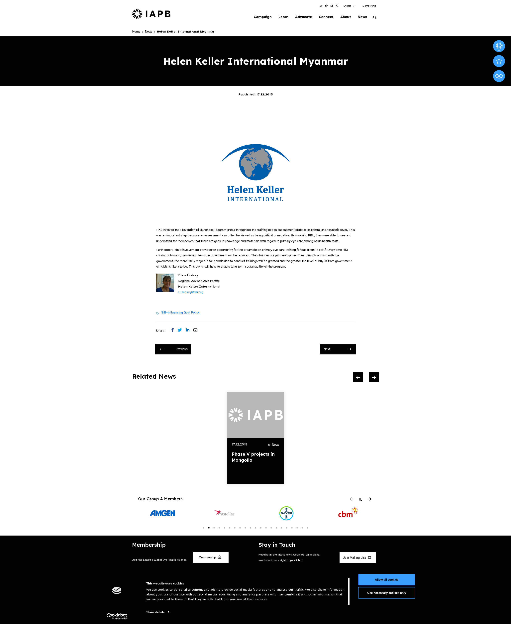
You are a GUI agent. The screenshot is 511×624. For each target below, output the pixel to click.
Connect (326, 17)
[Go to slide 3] (214, 528)
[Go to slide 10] (250, 528)
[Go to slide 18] (292, 528)
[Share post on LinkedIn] (189, 331)
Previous (182, 349)
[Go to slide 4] (219, 528)
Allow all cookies (386, 579)
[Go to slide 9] (245, 528)
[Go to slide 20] (302, 528)
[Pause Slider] (361, 499)
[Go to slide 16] (281, 528)
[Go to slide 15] (276, 528)
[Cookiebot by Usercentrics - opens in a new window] (116, 616)
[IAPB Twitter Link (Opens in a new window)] (321, 6)
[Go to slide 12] (261, 528)
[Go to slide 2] (209, 528)
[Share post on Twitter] (182, 331)
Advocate (303, 17)
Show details (155, 612)
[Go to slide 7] (235, 528)
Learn (283, 17)
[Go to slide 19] (297, 528)
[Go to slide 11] (255, 528)
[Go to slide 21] (307, 528)
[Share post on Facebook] (174, 331)
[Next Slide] (374, 377)
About (345, 17)
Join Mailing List (355, 558)
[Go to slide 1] (204, 528)
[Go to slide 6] (230, 528)
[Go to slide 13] (266, 528)
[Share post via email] (197, 331)
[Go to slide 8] (240, 528)
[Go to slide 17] (287, 528)
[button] (349, 6)
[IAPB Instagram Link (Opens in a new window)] (337, 6)
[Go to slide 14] (271, 528)
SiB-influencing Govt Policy (180, 312)
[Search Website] (374, 17)
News (362, 17)
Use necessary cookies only (386, 592)
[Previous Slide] (358, 377)
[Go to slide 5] (224, 528)
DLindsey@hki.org (190, 292)
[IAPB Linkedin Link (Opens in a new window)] (331, 6)
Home (136, 31)
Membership (369, 5)
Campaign (263, 17)
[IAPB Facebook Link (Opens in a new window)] (326, 6)
